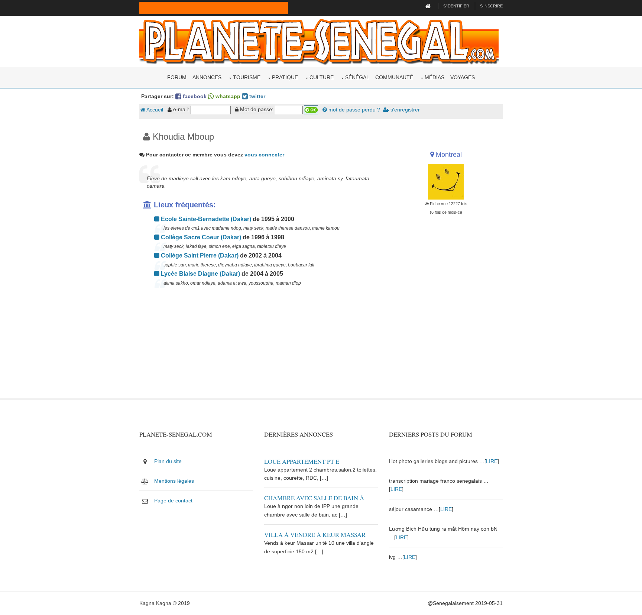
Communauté (394, 77)
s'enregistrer (404, 110)
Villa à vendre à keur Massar (315, 534)
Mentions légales (174, 481)
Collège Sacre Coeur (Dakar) (200, 237)
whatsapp (227, 96)
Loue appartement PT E (301, 461)
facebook (194, 96)
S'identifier (456, 6)
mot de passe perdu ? (353, 110)
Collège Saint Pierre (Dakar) (199, 255)
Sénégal (357, 77)
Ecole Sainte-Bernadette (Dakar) (205, 219)
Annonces (206, 77)
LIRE (491, 461)
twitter (256, 96)
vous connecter (264, 155)
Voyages (462, 77)
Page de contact (173, 501)
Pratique (285, 77)
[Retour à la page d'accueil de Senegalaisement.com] (428, 6)
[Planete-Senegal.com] (319, 41)
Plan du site (168, 461)
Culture (321, 77)
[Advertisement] (258, 346)
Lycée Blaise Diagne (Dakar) (199, 274)
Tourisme (246, 77)
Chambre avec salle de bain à (314, 497)
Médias (434, 77)
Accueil (154, 110)
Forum (177, 77)
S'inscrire (491, 6)
